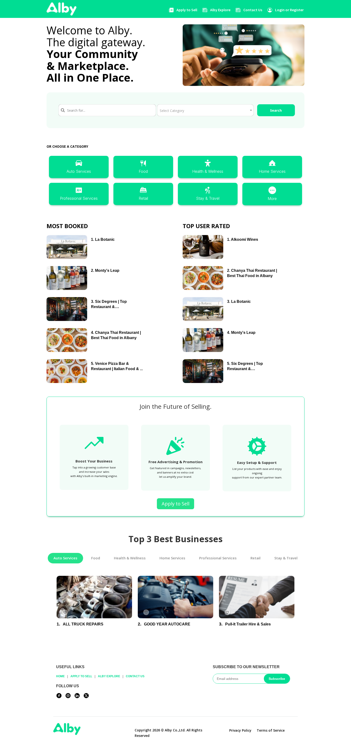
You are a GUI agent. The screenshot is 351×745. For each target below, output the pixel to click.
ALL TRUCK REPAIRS (83, 624)
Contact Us (252, 10)
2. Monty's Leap (105, 270)
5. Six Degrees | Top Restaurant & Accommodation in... (245, 369)
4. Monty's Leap (241, 333)
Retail (143, 198)
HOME (60, 676)
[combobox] (107, 110)
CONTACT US (135, 676)
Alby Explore (220, 10)
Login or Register (289, 10)
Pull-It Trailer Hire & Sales (248, 624)
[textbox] (205, 108)
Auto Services (79, 171)
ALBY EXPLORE (109, 676)
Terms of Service (271, 731)
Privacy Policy (240, 731)
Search (276, 110)
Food (143, 171)
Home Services (272, 171)
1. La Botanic (103, 239)
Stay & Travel (207, 198)
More (272, 198)
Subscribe (277, 679)
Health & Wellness (207, 171)
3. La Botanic (239, 301)
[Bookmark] (65, 612)
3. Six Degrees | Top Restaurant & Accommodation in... (109, 306)
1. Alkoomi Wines (242, 239)
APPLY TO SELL (81, 676)
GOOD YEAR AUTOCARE (167, 624)
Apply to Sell (186, 10)
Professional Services (79, 198)
